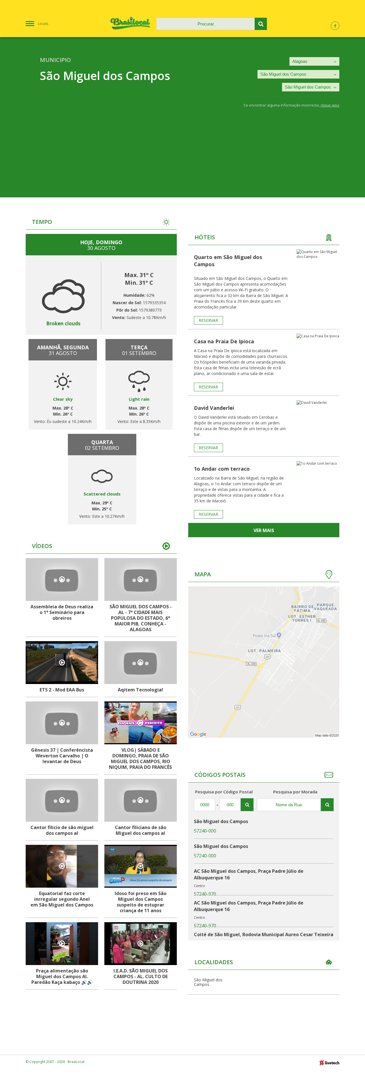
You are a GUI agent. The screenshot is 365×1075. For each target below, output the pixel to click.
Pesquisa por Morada (295, 792)
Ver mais (264, 530)
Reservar (208, 320)
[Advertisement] (182, 157)
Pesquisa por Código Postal (224, 792)
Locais (43, 23)
